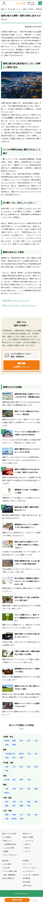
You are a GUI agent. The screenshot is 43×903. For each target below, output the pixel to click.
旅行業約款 (26, 878)
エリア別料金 (6, 837)
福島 (14, 745)
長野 (6, 771)
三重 (28, 780)
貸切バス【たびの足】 (9, 833)
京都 (14, 789)
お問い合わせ (27, 885)
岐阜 (14, 780)
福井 (28, 767)
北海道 (6, 741)
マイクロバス (29, 841)
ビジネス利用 (6, 864)
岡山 (6, 802)
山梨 (6, 767)
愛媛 (21, 806)
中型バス (27, 848)
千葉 (28, 754)
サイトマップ (27, 864)
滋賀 (36, 789)
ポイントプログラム (10, 855)
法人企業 (6, 868)
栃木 (14, 757)
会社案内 (26, 860)
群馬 (21, 757)
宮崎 (6, 819)
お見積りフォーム (21, 365)
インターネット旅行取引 (31, 875)
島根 (28, 802)
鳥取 (36, 802)
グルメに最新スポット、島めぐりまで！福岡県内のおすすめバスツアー (27, 618)
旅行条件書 (26, 882)
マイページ (4, 4)
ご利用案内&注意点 (10, 844)
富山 (21, 767)
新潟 (36, 767)
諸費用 (6, 851)
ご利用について (7, 841)
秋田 (21, 741)
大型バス (27, 844)
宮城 (6, 745)
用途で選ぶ (5, 860)
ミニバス (27, 851)
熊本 (36, 815)
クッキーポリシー (29, 871)
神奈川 (21, 754)
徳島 (6, 806)
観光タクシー (27, 833)
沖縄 (21, 819)
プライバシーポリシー (30, 868)
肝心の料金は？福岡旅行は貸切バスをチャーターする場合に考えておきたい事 (27, 581)
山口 (21, 802)
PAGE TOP (35, 901)
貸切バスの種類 (28, 837)
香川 (14, 806)
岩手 (28, 741)
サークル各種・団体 (10, 871)
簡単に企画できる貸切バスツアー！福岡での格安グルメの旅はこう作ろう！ (27, 545)
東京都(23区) (10, 754)
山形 (36, 741)
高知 (28, 806)
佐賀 (28, 815)
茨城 (6, 757)
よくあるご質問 (9, 848)
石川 (14, 767)
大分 (21, 815)
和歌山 (6, 793)
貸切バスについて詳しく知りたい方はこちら (20, 305)
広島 (14, 802)
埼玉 (36, 754)
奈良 (21, 789)
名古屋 (6, 780)
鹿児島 (14, 819)
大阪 (6, 789)
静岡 (21, 780)
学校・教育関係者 (9, 875)
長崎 (14, 815)
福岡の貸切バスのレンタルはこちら (16, 300)
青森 (14, 741)
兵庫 (28, 789)
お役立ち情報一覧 (8, 878)
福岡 (6, 815)
